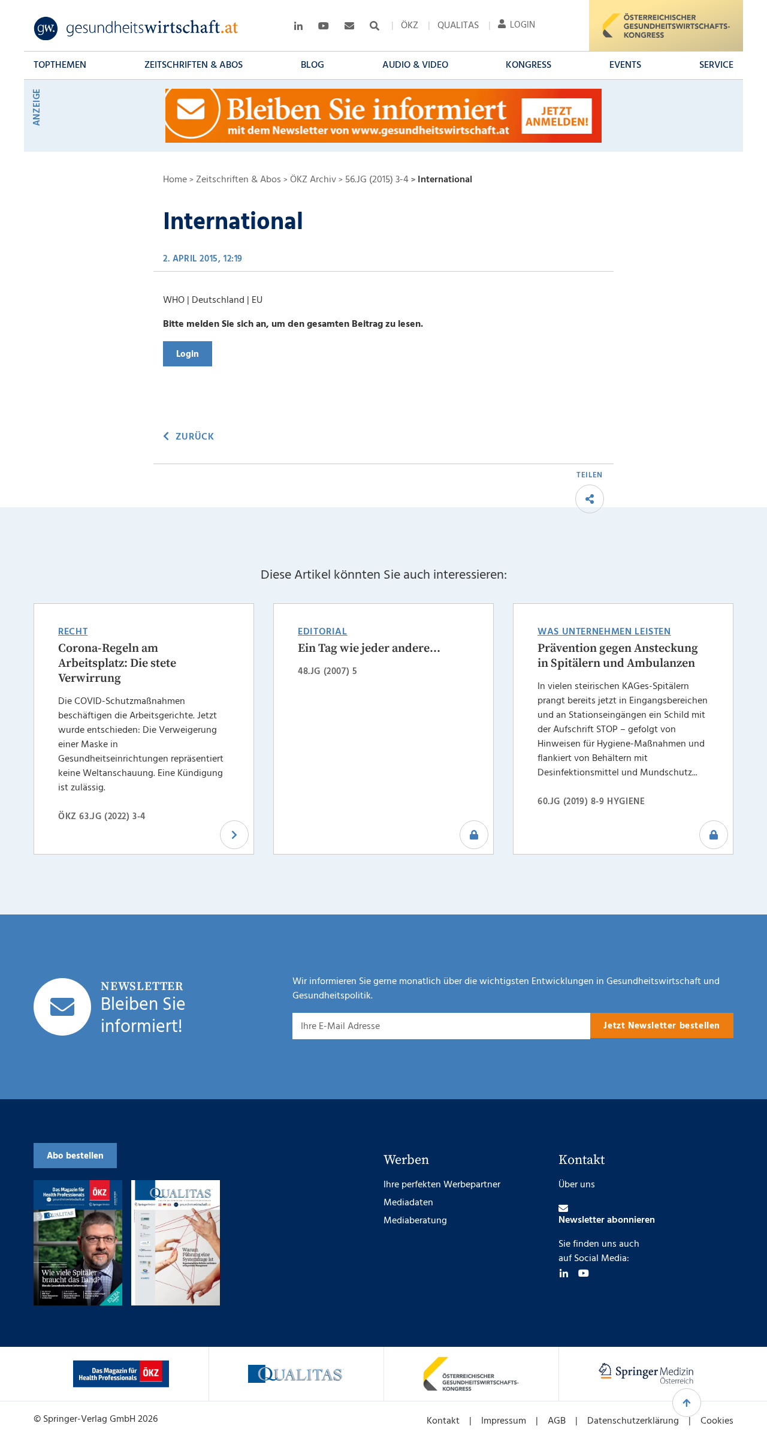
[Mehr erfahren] (121, 1374)
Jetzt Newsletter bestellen (661, 1026)
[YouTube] (583, 1273)
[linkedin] (563, 1273)
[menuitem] (409, 26)
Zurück (195, 437)
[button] (60, 65)
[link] (136, 29)
